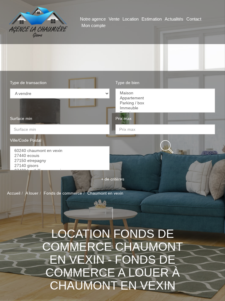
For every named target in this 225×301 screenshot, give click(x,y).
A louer (31, 193)
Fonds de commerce (63, 193)
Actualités (174, 18)
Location (130, 18)
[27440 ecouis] (60, 155)
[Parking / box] (165, 103)
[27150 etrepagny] (60, 160)
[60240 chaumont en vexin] (60, 150)
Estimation (152, 18)
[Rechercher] (166, 146)
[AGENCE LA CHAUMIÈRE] (37, 21)
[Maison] (165, 93)
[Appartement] (165, 98)
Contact (193, 18)
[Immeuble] (165, 108)
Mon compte (93, 25)
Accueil (13, 193)
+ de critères (112, 179)
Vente (114, 18)
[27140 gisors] (60, 165)
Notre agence (93, 18)
